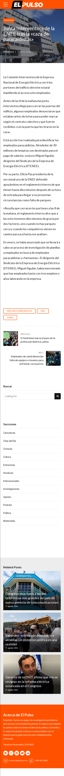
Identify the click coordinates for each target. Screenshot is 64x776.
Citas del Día (9, 441)
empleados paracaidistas (19, 311)
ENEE (43, 311)
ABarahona (8, 51)
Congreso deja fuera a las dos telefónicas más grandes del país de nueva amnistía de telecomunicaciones (32, 598)
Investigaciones (11, 489)
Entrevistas (9, 465)
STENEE (10, 318)
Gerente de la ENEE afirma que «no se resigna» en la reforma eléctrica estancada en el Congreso (31, 681)
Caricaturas (9, 433)
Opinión (7, 497)
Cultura (7, 457)
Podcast (7, 505)
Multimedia (9, 521)
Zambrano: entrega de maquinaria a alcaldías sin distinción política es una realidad (31, 639)
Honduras (9, 20)
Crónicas (7, 449)
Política (7, 513)
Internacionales (11, 481)
